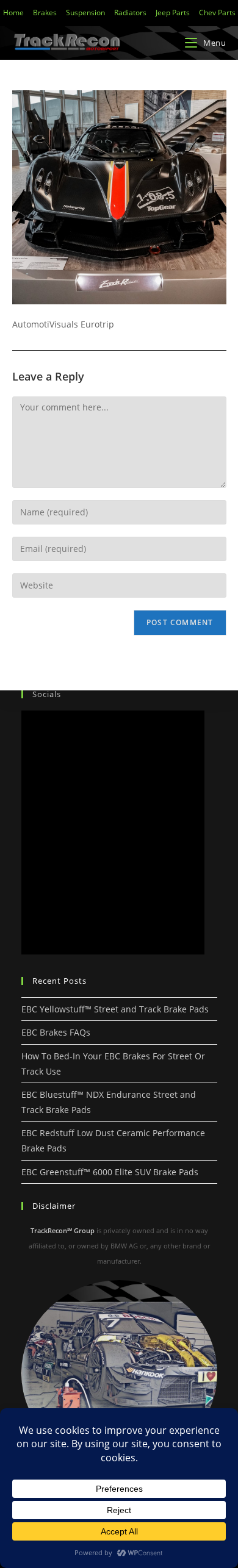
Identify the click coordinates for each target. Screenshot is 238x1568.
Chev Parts (217, 12)
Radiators (130, 12)
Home (13, 12)
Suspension (85, 12)
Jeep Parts (173, 12)
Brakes (45, 12)
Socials (46, 694)
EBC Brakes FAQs (55, 1032)
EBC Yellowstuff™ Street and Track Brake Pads (115, 1009)
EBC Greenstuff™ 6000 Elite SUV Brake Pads (109, 1172)
